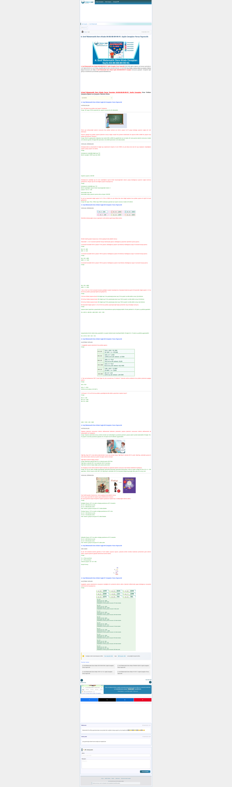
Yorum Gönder (145, 771)
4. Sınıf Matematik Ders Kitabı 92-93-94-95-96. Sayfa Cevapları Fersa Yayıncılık (98, 666)
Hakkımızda (117, 778)
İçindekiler (97, 97)
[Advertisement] (116, 13)
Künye (102, 778)
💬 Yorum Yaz (84, 27)
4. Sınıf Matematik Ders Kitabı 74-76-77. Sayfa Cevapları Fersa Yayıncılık (133, 672)
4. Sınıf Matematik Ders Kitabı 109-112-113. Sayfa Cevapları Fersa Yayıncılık (97, 672)
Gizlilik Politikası (107, 778)
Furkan (85, 32)
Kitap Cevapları (99, 1)
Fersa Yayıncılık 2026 (108, 656)
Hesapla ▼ (116, 1)
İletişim (113, 778)
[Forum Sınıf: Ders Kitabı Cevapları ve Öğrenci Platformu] (87, 3)
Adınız (83, 753)
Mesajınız (84, 758)
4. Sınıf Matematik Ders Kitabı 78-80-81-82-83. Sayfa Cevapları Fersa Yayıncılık (133, 666)
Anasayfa (85, 24)
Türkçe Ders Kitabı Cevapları (126, 778)
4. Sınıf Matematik (93, 24)
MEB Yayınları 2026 (122, 656)
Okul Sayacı (108, 1)
